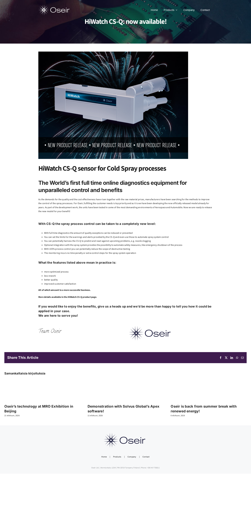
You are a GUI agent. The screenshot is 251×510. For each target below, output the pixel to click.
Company (132, 456)
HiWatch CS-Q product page (82, 297)
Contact (146, 456)
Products (117, 456)
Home (104, 456)
